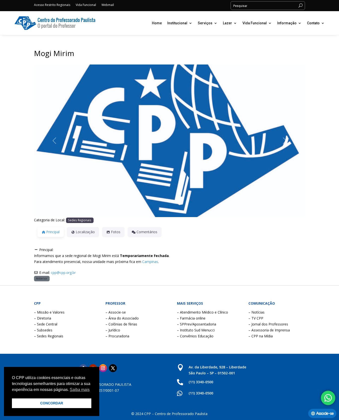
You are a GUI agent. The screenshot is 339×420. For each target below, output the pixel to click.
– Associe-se (115, 312)
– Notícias (256, 312)
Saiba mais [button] (80, 390)
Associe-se (325, 413)
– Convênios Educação (195, 336)
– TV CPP (255, 318)
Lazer (227, 23)
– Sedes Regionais (48, 336)
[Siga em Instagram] (103, 368)
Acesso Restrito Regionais (52, 5)
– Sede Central (45, 324)
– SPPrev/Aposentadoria (196, 324)
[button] (54, 141)
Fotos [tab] (115, 231)
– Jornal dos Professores (268, 324)
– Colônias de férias (121, 324)
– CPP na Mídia (260, 336)
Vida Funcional (86, 5)
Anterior (41, 278)
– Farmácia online (191, 318)
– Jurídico (112, 330)
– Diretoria (42, 318)
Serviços (205, 23)
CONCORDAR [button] (51, 403)
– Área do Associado (122, 318)
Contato (313, 23)
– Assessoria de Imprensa (269, 330)
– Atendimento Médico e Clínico (202, 312)
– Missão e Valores (49, 312)
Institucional (177, 23)
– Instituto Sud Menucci (196, 330)
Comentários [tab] (146, 231)
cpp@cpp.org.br (63, 272)
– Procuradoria (117, 336)
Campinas (150, 261)
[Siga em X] (113, 368)
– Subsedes (43, 330)
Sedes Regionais (79, 220)
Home (157, 23)
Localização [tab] (85, 231)
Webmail (108, 5)
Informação (287, 23)
